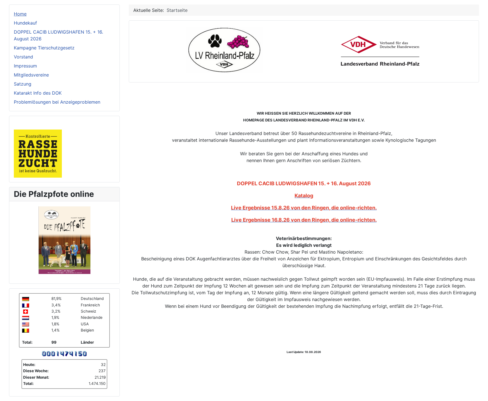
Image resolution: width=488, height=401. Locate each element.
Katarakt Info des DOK (38, 93)
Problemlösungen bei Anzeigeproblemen (57, 102)
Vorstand (23, 57)
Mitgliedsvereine (31, 75)
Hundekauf (25, 23)
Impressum (25, 66)
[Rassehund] (38, 148)
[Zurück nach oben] (480, 393)
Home (20, 14)
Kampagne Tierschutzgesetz (44, 48)
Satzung (22, 84)
